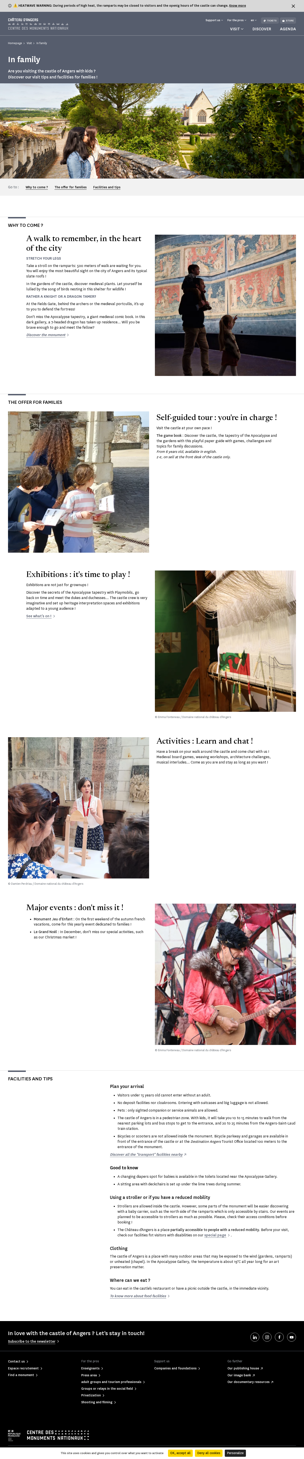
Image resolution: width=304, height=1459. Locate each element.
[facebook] (279, 1337)
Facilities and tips (106, 187)
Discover (261, 29)
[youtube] (291, 1337)
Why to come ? (37, 187)
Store (290, 20)
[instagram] (267, 1337)
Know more (237, 6)
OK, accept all (180, 1453)
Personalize (235, 1453)
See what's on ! (38, 616)
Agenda (288, 29)
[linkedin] (254, 1337)
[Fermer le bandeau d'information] (293, 6)
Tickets (272, 20)
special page (215, 1235)
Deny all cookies (208, 1453)
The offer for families (71, 187)
